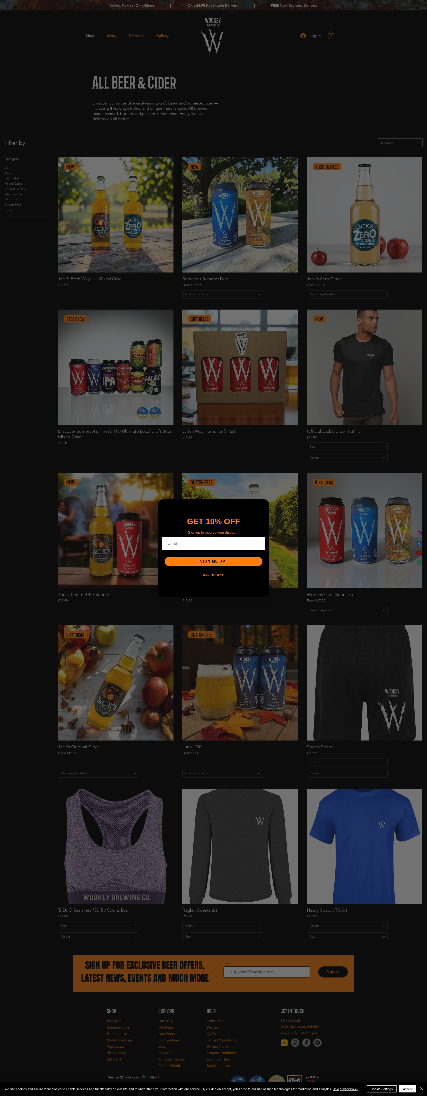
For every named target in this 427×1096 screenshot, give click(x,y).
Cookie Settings (382, 1089)
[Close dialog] (264, 504)
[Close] (421, 1088)
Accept (408, 1089)
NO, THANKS (213, 574)
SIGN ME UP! (213, 561)
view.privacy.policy (345, 1089)
